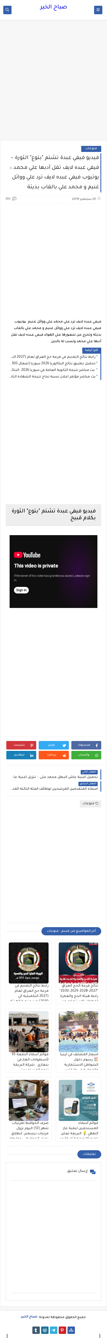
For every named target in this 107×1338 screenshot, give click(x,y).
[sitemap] (71, 1330)
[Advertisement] (53, 82)
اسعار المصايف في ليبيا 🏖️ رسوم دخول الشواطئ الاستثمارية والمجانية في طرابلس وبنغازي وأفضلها (79, 1065)
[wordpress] (45, 1330)
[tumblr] (36, 1330)
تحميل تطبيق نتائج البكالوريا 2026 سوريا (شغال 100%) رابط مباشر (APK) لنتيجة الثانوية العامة (52, 364)
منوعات (91, 149)
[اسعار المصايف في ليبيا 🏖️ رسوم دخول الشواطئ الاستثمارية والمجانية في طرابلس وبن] (78, 1031)
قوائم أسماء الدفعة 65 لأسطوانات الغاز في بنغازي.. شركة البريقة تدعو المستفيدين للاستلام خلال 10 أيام (30, 1065)
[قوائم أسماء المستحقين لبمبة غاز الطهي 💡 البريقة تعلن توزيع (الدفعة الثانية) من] (78, 1100)
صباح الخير (53, 8)
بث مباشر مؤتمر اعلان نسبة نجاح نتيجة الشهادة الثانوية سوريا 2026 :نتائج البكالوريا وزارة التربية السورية (52, 377)
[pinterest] (62, 1330)
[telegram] (53, 1330)
